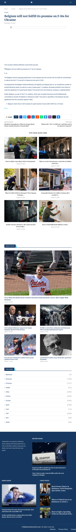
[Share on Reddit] (37, 116)
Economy (39, 379)
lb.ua (6, 108)
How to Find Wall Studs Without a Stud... (55, 224)
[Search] (71, 2)
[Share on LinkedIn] (33, 116)
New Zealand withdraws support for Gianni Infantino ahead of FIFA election (18, 328)
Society (13, 9)
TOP (39, 413)
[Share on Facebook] (20, 116)
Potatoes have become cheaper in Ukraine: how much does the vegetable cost (18, 510)
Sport (39, 405)
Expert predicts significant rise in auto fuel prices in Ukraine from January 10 (49, 468)
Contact (73, 529)
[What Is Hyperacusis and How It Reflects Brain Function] (19, 495)
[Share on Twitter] (25, 116)
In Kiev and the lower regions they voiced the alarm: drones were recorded (17, 516)
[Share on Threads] (54, 116)
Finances (39, 383)
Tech (39, 409)
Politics (39, 396)
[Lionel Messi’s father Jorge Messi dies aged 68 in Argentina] (56, 344)
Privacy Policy (63, 529)
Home (6, 9)
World (39, 422)
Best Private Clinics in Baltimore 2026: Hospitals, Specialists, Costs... (62, 489)
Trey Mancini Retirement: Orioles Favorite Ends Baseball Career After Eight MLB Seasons (36, 299)
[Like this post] (16, 116)
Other (39, 392)
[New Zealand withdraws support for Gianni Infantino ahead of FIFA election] (20, 315)
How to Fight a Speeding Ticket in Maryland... (21, 161)
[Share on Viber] (50, 116)
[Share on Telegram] (45, 116)
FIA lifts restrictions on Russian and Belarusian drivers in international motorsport (55, 328)
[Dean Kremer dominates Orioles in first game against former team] (20, 344)
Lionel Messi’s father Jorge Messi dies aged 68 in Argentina (55, 358)
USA (39, 418)
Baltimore (39, 374)
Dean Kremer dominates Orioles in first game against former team (19, 358)
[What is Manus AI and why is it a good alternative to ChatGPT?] (49, 453)
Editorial (52, 529)
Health (39, 388)
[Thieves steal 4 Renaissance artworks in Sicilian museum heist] (55, 148)
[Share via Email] (58, 116)
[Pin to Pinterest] (29, 116)
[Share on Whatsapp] (41, 116)
